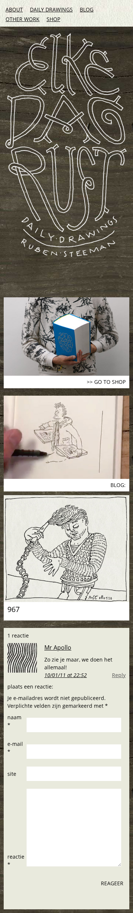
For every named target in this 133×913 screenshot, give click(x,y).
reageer (112, 883)
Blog (86, 9)
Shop (53, 19)
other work (23, 19)
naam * (14, 721)
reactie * (15, 860)
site (11, 773)
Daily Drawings (51, 9)
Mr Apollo (57, 647)
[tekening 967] (66, 548)
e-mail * (15, 747)
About (14, 9)
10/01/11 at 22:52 (65, 675)
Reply (119, 675)
